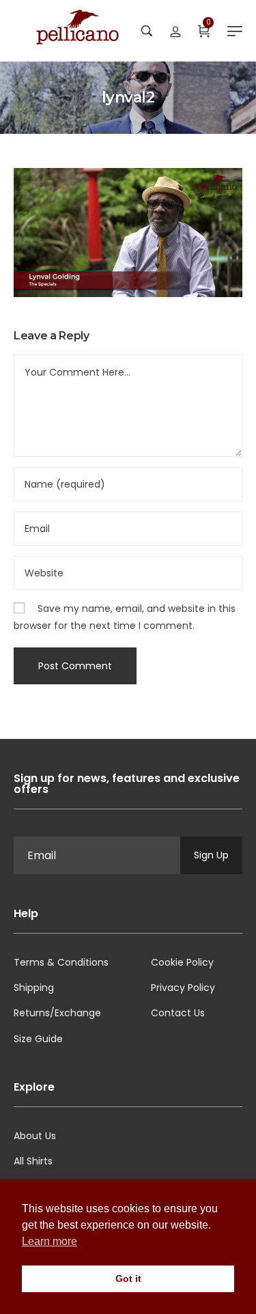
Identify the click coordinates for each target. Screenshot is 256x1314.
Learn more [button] (49, 1241)
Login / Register (175, 30)
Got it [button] (128, 1278)
